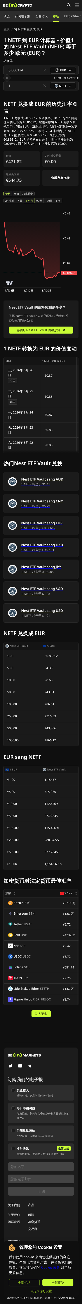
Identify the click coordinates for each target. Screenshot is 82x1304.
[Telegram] (29, 1066)
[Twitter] (10, 1066)
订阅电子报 (22, 16)
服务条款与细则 (18, 1297)
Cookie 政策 (50, 1267)
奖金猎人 (41, 16)
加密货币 (34, 1222)
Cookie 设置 (66, 1297)
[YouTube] (20, 1066)
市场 (56, 16)
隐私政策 (36, 1297)
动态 (6, 16)
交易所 (32, 1229)
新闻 (31, 1215)
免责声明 (50, 1297)
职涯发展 (14, 1222)
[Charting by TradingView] (9, 283)
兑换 (6, 29)
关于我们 (14, 1215)
